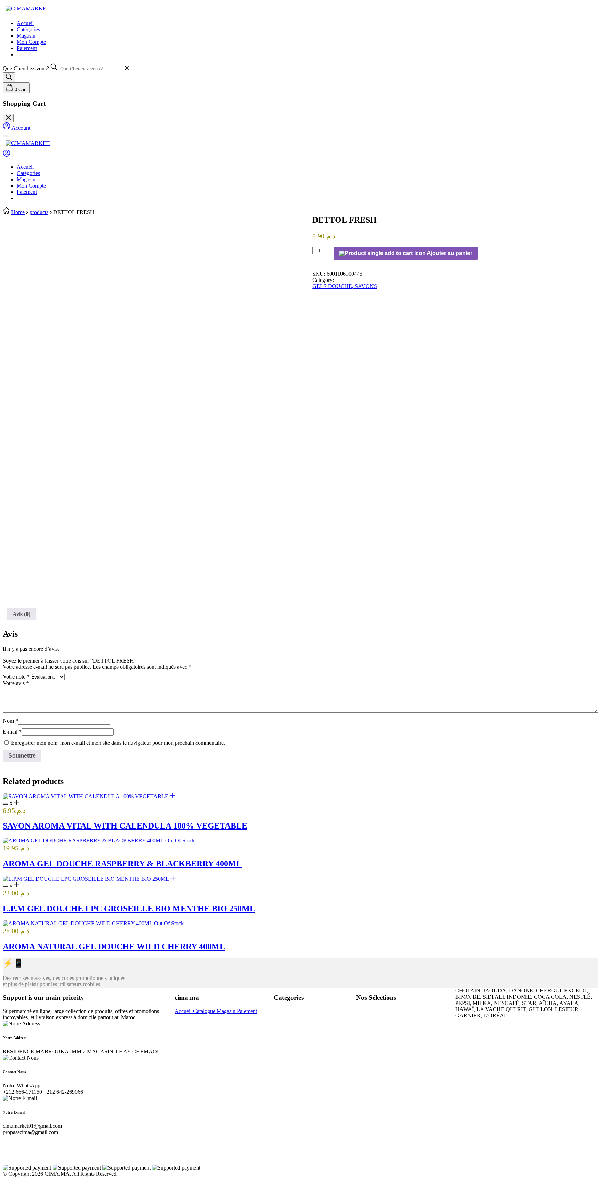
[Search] (9, 77)
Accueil (25, 23)
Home (18, 212)
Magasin (26, 36)
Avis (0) (21, 614)
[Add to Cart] (172, 796)
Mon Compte (31, 42)
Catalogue (205, 1011)
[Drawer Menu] (5, 136)
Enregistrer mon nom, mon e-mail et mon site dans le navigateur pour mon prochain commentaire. (118, 743)
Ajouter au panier (449, 253)
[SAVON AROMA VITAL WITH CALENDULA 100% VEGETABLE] (86, 796)
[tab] (21, 614)
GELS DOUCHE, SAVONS (344, 286)
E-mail (12, 732)
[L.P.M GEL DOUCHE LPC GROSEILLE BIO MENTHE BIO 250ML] (86, 879)
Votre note (16, 677)
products (39, 212)
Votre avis (16, 683)
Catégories (28, 29)
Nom (10, 721)
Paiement (27, 48)
